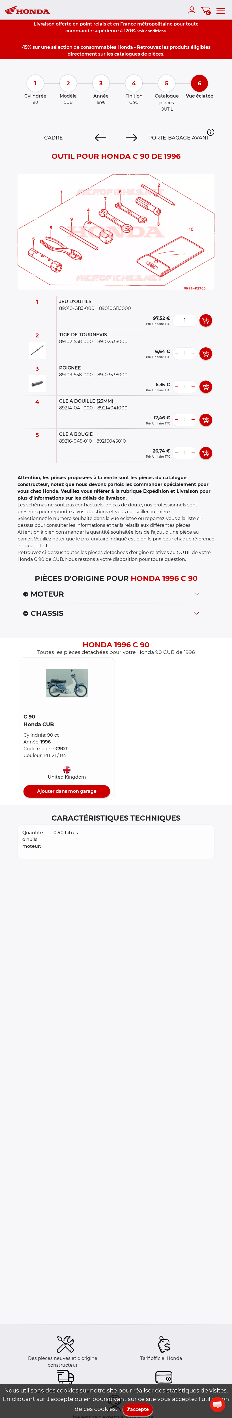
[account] (193, 10)
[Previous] (100, 137)
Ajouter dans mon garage (66, 791)
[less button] (176, 320)
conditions (155, 31)
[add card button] (205, 320)
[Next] (131, 137)
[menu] (220, 9)
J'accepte (138, 1409)
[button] (210, 132)
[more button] (193, 320)
